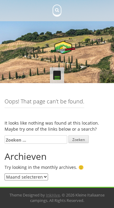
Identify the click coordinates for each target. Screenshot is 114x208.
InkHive (53, 195)
